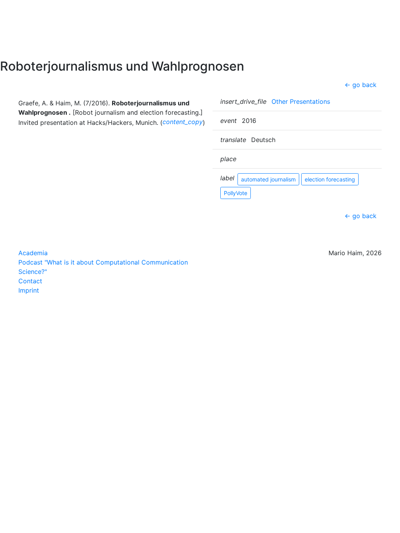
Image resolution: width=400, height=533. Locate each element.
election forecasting (330, 179)
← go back (361, 85)
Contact (21, 51)
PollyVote (235, 193)
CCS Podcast (29, 39)
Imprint (28, 290)
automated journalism (268, 179)
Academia (33, 253)
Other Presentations (300, 101)
